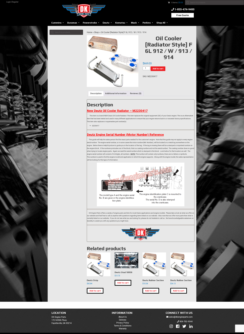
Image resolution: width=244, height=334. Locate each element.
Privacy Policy (122, 323)
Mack (135, 23)
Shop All (162, 23)
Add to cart (158, 68)
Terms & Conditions (122, 325)
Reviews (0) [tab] (135, 93)
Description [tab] (96, 93)
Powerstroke (92, 23)
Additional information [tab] (115, 93)
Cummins (58, 23)
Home (89, 32)
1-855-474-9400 (184, 9)
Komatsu (122, 23)
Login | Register (12, 2)
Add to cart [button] (95, 291)
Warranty (123, 328)
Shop (96, 32)
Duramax (74, 23)
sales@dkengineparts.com (181, 317)
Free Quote (182, 15)
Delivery (122, 320)
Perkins (148, 23)
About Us (123, 317)
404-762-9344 (186, 321)
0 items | (177, 3)
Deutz (108, 23)
